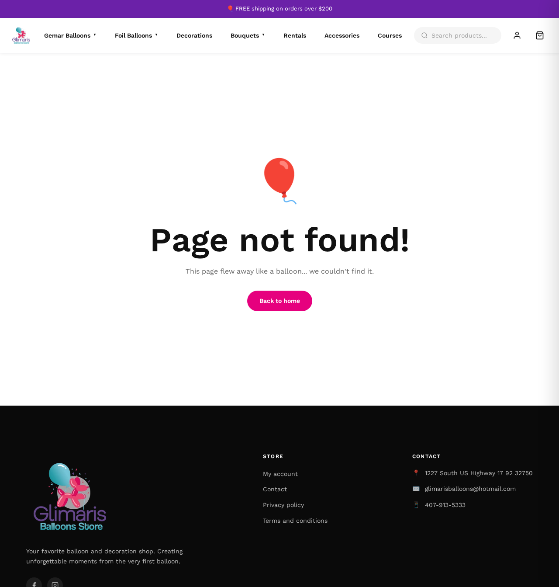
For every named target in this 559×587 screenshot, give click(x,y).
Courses (390, 35)
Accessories (341, 35)
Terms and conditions (295, 520)
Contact (275, 489)
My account (280, 473)
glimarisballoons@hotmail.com (470, 488)
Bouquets (248, 35)
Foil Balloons (136, 35)
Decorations (194, 35)
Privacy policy (283, 504)
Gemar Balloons (70, 35)
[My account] (517, 35)
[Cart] (540, 35)
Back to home (279, 300)
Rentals (294, 35)
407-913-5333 (445, 504)
